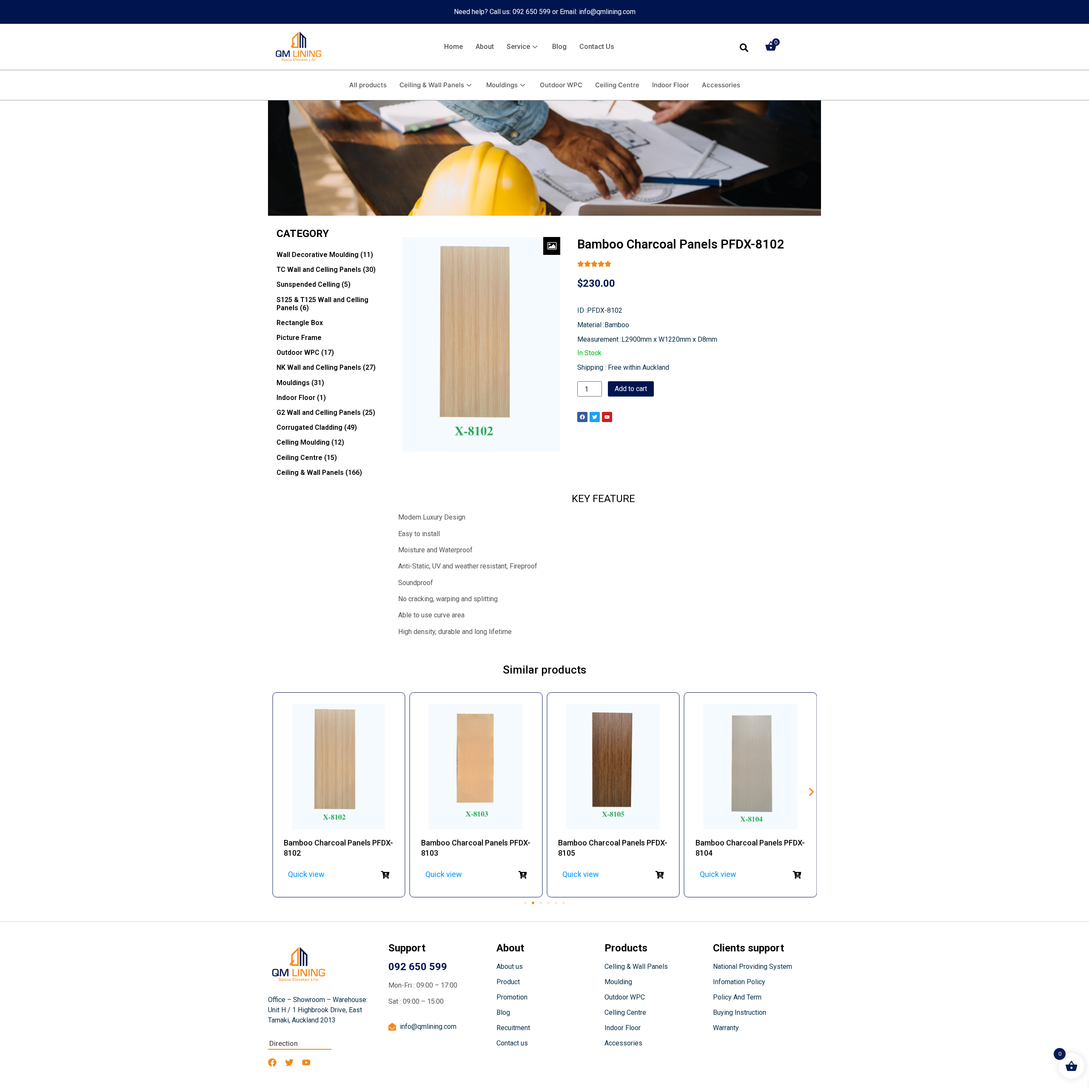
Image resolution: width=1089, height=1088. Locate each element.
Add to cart (631, 389)
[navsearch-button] (744, 46)
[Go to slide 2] (533, 903)
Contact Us (596, 47)
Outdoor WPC (561, 85)
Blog (559, 47)
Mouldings (502, 85)
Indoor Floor (670, 85)
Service (518, 47)
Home (453, 47)
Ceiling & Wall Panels (431, 85)
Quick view (306, 874)
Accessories (721, 85)
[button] (811, 792)
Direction (283, 1043)
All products (368, 85)
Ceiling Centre (617, 85)
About (485, 47)
